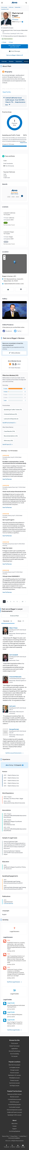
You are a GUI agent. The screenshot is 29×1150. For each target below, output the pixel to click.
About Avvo (14, 1123)
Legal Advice (14, 1048)
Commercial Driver (8, 903)
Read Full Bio (7, 92)
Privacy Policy (13, 1136)
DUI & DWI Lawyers (14, 1102)
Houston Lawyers (14, 1072)
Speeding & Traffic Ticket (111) (13, 409)
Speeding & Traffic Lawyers (14, 1115)
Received (7, 621)
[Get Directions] (21, 289)
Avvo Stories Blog (14, 1053)
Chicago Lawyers (14, 1070)
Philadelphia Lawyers (14, 1077)
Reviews (11, 61)
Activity (26, 61)
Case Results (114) (9, 431)
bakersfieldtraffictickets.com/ (14, 283)
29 (22, 601)
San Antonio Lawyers (14, 1083)
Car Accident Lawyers (14, 1107)
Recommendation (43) (11, 436)
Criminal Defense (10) (10, 414)
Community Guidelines (14, 1138)
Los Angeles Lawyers (14, 1067)
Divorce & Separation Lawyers (14, 1109)
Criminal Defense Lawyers (14, 1099)
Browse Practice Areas (14, 1051)
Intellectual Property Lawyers (14, 1112)
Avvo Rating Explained (14, 1131)
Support (14, 1128)
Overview (4, 61)
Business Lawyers (14, 1096)
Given (21, 621)
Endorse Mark (14, 616)
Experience (19, 61)
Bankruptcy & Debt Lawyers (15, 1094)
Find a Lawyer (14, 1043)
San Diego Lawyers (14, 1085)
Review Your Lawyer (14, 1046)
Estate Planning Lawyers (14, 1104)
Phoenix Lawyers (14, 1080)
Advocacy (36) (8, 440)
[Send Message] (8, 289)
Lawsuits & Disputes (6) (11, 419)
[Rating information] (22, 21)
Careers (15, 1126)
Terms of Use (5, 1136)
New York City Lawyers (14, 1064)
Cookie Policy (22, 1136)
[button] (14, 262)
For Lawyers (14, 1056)
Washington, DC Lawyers (14, 1075)
